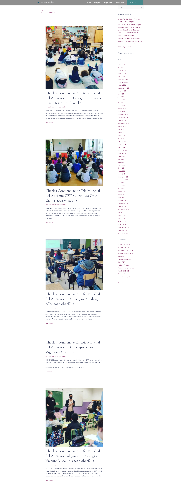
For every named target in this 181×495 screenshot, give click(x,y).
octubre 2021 (122, 207)
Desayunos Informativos (126, 253)
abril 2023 (121, 168)
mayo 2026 (121, 64)
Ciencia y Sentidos (124, 244)
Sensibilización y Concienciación (56, 107)
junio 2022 (121, 183)
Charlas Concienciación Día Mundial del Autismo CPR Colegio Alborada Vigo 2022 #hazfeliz (73, 347)
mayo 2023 (121, 165)
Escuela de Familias (124, 259)
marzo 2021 (121, 218)
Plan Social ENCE (123, 271)
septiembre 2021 (123, 209)
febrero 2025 (122, 109)
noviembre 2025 (123, 82)
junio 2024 (121, 132)
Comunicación (119, 3)
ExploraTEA (121, 262)
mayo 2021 (121, 215)
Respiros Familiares (124, 274)
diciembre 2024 (123, 115)
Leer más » (49, 122)
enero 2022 (121, 198)
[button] (135, 2)
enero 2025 (121, 112)
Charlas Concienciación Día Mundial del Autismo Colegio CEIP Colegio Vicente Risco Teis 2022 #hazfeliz (73, 456)
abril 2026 (121, 67)
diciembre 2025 (123, 79)
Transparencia (107, 3)
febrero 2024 (122, 144)
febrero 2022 (122, 195)
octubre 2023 (122, 156)
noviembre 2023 (123, 153)
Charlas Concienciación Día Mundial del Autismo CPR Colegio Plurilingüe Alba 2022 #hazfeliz (73, 299)
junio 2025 (121, 97)
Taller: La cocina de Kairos (126, 35)
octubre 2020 (122, 230)
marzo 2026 (121, 70)
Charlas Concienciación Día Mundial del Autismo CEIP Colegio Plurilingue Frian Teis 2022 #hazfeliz (74, 98)
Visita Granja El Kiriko (124, 47)
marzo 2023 (121, 171)
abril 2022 (121, 189)
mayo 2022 (121, 186)
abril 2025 (121, 103)
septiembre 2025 (123, 88)
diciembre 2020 (123, 224)
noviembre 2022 (123, 180)
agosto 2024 (122, 126)
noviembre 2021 (123, 203)
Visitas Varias (122, 283)
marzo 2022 (121, 192)
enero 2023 (121, 174)
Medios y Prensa (123, 265)
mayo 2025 (121, 100)
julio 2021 (121, 212)
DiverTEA (121, 256)
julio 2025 (121, 94)
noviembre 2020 (123, 227)
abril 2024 (121, 138)
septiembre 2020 (123, 233)
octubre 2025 (122, 85)
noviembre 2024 (123, 118)
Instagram (97, 3)
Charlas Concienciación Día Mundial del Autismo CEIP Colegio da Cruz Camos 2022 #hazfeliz (73, 195)
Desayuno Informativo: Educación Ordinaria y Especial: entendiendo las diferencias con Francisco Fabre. (130, 41)
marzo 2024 (122, 141)
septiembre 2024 (123, 124)
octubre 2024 (122, 120)
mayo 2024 (121, 135)
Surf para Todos (123, 280)
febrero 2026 (122, 73)
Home (89, 3)
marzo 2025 (121, 106)
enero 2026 (121, 76)
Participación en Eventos (126, 268)
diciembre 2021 (123, 201)
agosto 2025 (122, 91)
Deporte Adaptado (124, 247)
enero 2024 (121, 147)
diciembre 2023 (123, 150)
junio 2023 (121, 162)
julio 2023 (121, 159)
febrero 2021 (122, 221)
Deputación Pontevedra (125, 250)
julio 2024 (121, 129)
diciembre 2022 (123, 177)
